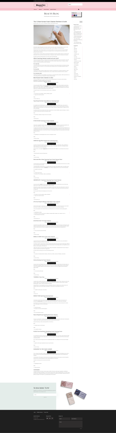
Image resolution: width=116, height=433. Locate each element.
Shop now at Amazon (51, 84)
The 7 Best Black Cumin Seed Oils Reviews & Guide (77, 43)
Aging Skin (75, 48)
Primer (75, 72)
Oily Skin (75, 70)
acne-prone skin (40, 301)
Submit (81, 428)
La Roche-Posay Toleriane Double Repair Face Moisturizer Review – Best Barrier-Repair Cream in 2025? (78, 28)
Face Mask (75, 56)
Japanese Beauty (53, 9)
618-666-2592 (36, 417)
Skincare (35, 9)
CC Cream (75, 52)
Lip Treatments (76, 65)
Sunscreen (75, 79)
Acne (74, 47)
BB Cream (75, 49)
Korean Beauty (46, 9)
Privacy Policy (46, 412)
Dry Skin (75, 55)
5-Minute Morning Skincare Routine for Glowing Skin (78, 37)
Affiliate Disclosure (40, 412)
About (35, 412)
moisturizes (46, 86)
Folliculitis (75, 59)
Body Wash (75, 51)
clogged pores (45, 148)
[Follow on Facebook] (76, 15)
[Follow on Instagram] (72, 15)
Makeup (40, 9)
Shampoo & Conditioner (77, 76)
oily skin (41, 184)
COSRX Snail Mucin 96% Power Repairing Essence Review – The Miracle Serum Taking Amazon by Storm (78, 33)
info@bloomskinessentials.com (39, 419)
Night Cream (76, 69)
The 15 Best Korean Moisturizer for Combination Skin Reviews (78, 39)
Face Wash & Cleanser (47, 23)
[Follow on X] (74, 15)
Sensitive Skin (76, 73)
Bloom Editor (36, 23)
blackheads (46, 167)
